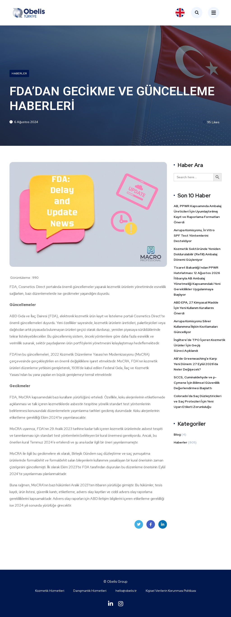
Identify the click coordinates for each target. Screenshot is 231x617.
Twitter (138, 524)
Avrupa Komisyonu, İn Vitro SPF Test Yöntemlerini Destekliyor (194, 235)
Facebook (150, 524)
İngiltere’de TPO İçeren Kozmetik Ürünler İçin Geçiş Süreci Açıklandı (199, 345)
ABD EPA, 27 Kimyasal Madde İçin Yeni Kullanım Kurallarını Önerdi (196, 307)
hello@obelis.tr (126, 591)
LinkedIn (162, 524)
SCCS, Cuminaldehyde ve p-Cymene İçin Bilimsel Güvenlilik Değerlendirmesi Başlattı (197, 382)
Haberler (19, 73)
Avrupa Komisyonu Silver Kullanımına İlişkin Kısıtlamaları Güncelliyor (196, 326)
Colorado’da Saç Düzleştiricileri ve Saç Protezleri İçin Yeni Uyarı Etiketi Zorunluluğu (197, 401)
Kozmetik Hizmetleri (49, 591)
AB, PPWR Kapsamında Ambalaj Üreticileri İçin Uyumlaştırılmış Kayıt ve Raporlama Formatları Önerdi (197, 214)
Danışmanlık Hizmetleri (89, 591)
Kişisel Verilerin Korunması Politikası (171, 591)
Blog (177, 434)
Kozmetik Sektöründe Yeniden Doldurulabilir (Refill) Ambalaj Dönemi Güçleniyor (197, 254)
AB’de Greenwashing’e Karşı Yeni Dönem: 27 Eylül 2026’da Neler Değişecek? (196, 363)
